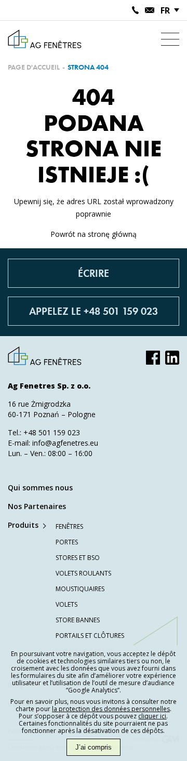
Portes (67, 542)
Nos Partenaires (37, 506)
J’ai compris (93, 747)
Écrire (93, 273)
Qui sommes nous (40, 487)
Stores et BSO (78, 557)
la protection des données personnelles (111, 708)
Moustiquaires (80, 588)
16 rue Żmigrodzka (39, 404)
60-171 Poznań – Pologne (52, 414)
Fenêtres (69, 526)
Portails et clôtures (90, 635)
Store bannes (78, 620)
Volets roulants (83, 573)
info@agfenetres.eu (65, 443)
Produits (23, 525)
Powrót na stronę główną (93, 234)
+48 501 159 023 (51, 432)
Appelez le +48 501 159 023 (93, 311)
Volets (66, 604)
